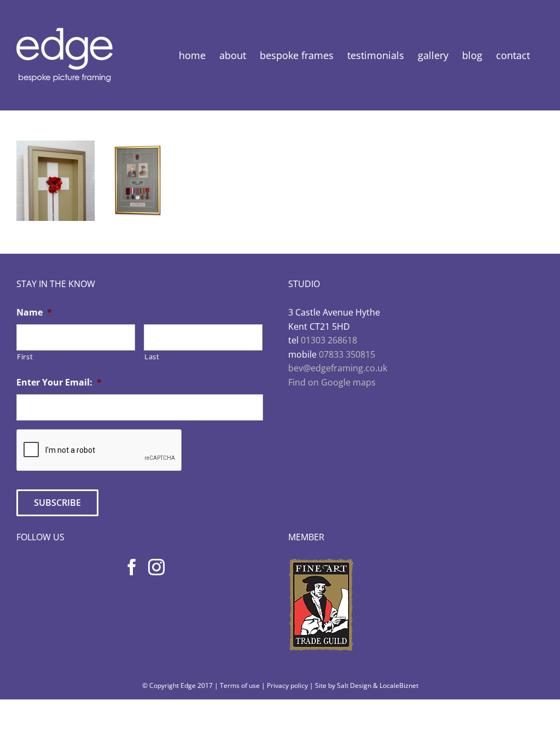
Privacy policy (287, 685)
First (25, 356)
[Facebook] (132, 567)
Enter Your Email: (59, 382)
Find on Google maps (332, 382)
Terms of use (240, 685)
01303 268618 (329, 340)
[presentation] (99, 450)
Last (152, 356)
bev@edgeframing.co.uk (337, 368)
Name (34, 312)
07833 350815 (347, 354)
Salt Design (354, 685)
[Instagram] (156, 567)
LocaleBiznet (399, 685)
